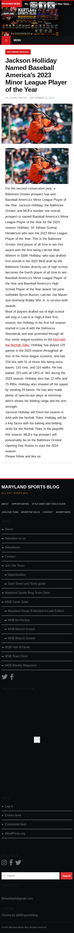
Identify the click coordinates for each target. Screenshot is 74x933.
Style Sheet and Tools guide (48, 504)
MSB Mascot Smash (21, 629)
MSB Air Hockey (19, 620)
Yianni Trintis (18, 98)
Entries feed (13, 815)
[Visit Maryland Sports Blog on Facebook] (12, 678)
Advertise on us (30, 512)
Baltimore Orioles (18, 52)
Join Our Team (10, 512)
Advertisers (63, 512)
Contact (48, 512)
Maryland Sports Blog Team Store (27, 592)
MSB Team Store (16, 656)
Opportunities (20, 504)
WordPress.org (15, 833)
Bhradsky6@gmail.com (17, 898)
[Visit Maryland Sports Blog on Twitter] (5, 678)
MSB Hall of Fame (17, 647)
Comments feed (15, 824)
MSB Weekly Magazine (20, 665)
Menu (17, 40)
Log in (9, 806)
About (5, 504)
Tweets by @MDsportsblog (20, 915)
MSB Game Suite (16, 602)
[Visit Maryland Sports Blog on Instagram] (4, 863)
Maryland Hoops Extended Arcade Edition (36, 611)
